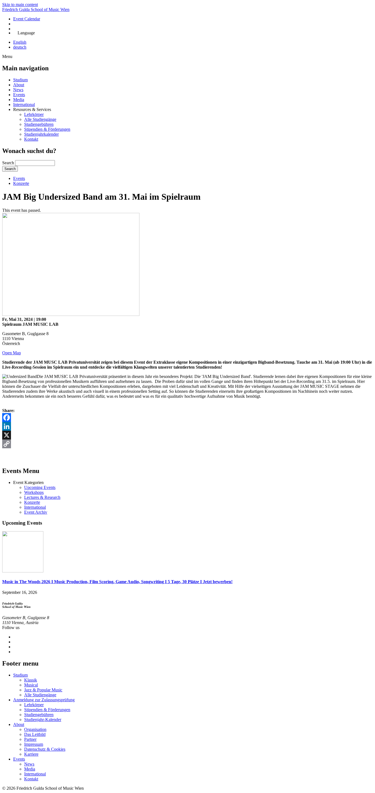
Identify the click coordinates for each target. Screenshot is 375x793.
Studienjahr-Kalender (42, 719)
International (24, 104)
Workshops (34, 492)
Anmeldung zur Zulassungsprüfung (44, 699)
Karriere (31, 754)
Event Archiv (35, 512)
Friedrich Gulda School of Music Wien (35, 9)
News (18, 89)
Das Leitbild (35, 734)
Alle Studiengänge (40, 119)
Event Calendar (26, 18)
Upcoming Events (39, 487)
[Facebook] (187, 417)
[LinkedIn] (187, 426)
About (18, 84)
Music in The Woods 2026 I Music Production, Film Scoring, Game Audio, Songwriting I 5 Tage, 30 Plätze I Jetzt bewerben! (117, 581)
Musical (31, 685)
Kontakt (31, 139)
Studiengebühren (39, 124)
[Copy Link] (187, 443)
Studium (20, 79)
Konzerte (21, 183)
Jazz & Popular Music (43, 690)
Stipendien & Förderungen (47, 129)
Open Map (11, 352)
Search (8, 162)
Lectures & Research (42, 497)
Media (18, 99)
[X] (187, 435)
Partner (30, 739)
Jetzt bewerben (30, 28)
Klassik (30, 680)
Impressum (33, 744)
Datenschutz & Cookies (44, 749)
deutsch (19, 47)
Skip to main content (20, 4)
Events (19, 94)
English (19, 42)
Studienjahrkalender (41, 134)
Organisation (35, 729)
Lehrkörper (34, 114)
